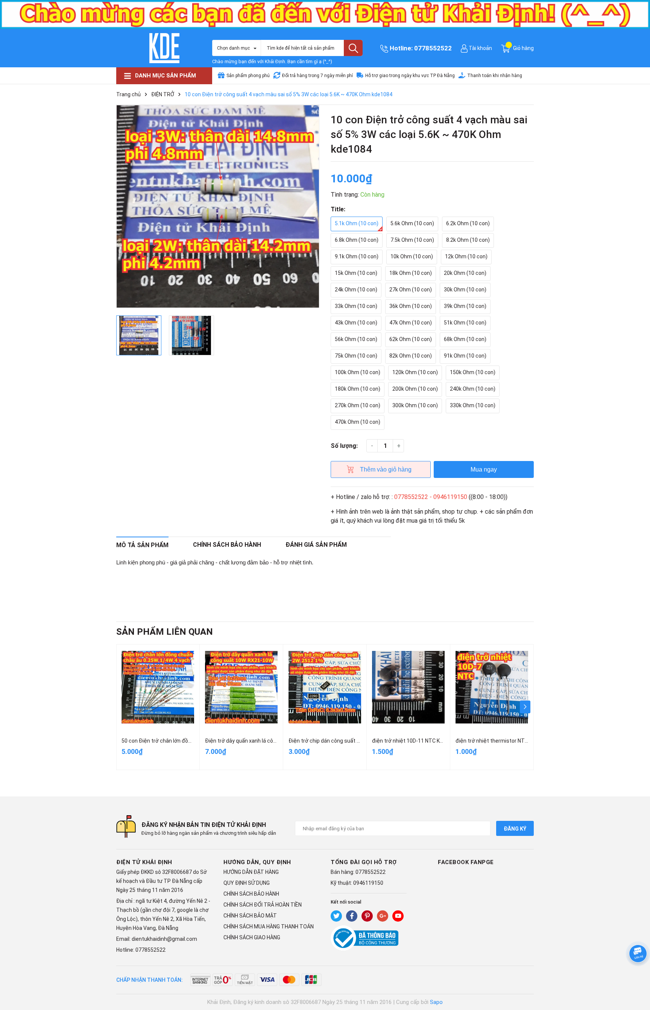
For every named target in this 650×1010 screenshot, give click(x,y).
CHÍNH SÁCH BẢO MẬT (250, 916)
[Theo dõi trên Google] (382, 916)
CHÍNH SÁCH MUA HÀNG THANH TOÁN (268, 927)
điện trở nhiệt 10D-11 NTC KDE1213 (415, 741)
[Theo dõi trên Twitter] (336, 916)
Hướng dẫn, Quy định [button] (257, 862)
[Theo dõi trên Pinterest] (367, 916)
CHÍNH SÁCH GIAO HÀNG (251, 937)
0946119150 (368, 883)
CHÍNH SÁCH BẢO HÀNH (251, 894)
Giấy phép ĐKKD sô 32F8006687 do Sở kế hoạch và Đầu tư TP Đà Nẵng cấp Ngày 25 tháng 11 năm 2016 (161, 881)
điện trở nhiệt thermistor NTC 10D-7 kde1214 (510, 741)
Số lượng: (344, 445)
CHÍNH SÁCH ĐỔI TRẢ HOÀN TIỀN (262, 905)
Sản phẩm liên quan (164, 631)
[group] (218, 206)
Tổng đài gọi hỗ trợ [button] (364, 862)
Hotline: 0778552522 (141, 950)
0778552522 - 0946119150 (430, 496)
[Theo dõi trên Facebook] (351, 916)
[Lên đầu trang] (636, 974)
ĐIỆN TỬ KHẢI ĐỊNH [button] (144, 862)
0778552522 (433, 48)
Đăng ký (515, 829)
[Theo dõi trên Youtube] (398, 916)
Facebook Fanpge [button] (466, 862)
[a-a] (325, 14)
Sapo (436, 1002)
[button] (525, 707)
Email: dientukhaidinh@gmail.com (156, 939)
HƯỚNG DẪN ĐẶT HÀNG (251, 872)
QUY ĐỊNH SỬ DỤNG (246, 883)
